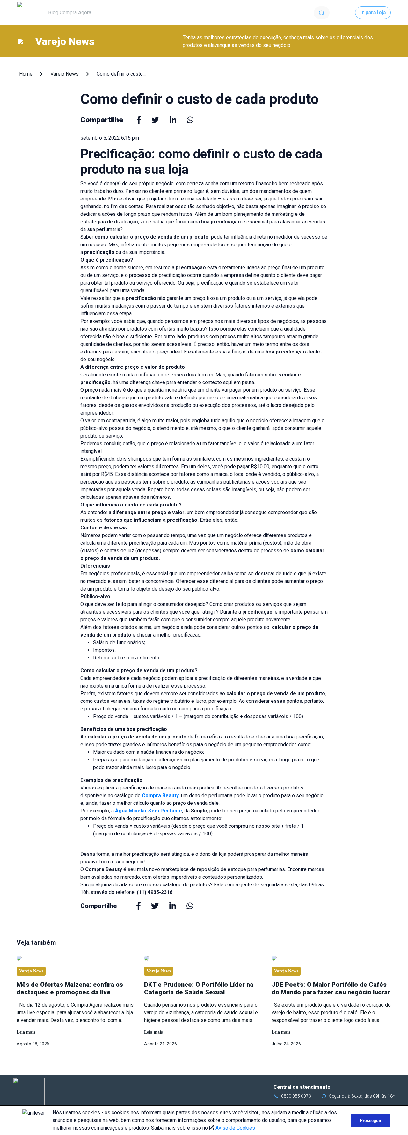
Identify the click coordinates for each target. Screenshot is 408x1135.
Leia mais (26, 1032)
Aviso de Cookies (235, 1128)
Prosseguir (371, 1120)
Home (26, 74)
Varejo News (64, 74)
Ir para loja (373, 13)
